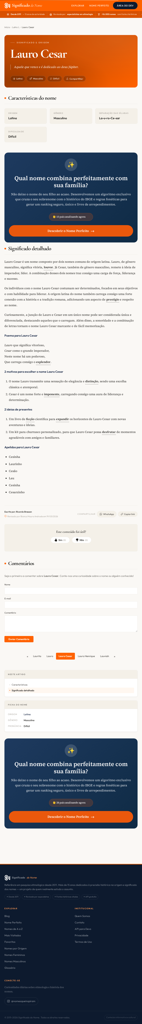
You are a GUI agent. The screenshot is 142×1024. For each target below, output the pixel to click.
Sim (62, 540)
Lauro (50, 656)
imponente (51, 394)
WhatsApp (108, 514)
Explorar (77, 5)
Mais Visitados (12, 935)
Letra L (16, 27)
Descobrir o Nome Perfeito (71, 230)
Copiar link (129, 514)
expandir (62, 419)
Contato (79, 922)
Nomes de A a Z (13, 929)
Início (7, 27)
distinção (91, 381)
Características (19, 684)
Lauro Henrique (86, 656)
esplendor (43, 362)
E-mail (7, 598)
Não (84, 540)
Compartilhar (76, 78)
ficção (30, 419)
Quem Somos (82, 916)
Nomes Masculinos (15, 961)
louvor (48, 267)
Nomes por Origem (15, 948)
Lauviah (104, 656)
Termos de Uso (83, 941)
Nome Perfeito (99, 5)
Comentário (10, 612)
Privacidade (81, 935)
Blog (7, 916)
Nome (7, 584)
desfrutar (109, 432)
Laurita (37, 656)
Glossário (9, 967)
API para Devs (83, 929)
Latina (19, 78)
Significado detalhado (23, 690)
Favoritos (9, 941)
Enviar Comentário (19, 639)
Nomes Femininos (14, 955)
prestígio (112, 299)
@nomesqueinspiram (23, 1001)
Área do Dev (125, 5)
